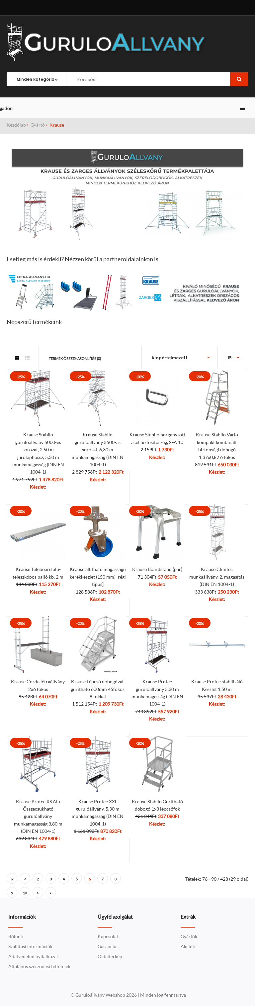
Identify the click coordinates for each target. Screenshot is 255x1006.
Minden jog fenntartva (163, 995)
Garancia (107, 946)
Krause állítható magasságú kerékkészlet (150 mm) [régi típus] (98, 576)
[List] (27, 358)
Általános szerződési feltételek (39, 966)
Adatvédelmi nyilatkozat (33, 956)
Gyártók (189, 936)
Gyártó (37, 125)
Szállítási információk (30, 946)
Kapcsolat (108, 936)
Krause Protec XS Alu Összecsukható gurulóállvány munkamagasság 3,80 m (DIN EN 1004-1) (38, 816)
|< (12, 879)
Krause (56, 125)
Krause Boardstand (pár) (157, 569)
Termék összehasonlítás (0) (75, 358)
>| (50, 893)
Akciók (188, 946)
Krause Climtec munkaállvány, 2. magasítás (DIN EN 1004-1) (216, 576)
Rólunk (15, 936)
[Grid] (17, 358)
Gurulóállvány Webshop (100, 995)
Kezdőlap (16, 125)
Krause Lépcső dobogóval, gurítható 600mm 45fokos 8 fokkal (98, 689)
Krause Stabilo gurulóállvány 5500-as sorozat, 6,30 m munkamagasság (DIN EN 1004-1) (98, 449)
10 (25, 893)
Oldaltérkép (110, 956)
